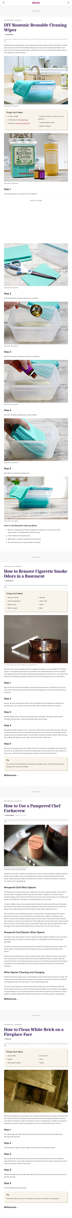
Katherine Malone (10, 815)
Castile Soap (23, 120)
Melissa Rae (8, 1039)
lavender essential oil (23, 123)
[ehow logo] (36, 2)
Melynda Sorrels (9, 580)
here (5, 41)
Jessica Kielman (9, 34)
